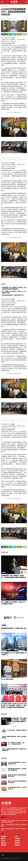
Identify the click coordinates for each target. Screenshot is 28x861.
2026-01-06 (4, 579)
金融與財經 (17, 845)
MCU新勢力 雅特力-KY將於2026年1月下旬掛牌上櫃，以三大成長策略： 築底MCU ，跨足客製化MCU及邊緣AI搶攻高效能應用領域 (14, 705)
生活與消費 (17, 838)
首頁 (2, 6)
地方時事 (3, 840)
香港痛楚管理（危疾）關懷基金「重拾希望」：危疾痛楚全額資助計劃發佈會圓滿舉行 (19, 720)
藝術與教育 (17, 843)
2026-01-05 (4, 630)
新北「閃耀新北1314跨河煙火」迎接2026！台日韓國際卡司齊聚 (16, 743)
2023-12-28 (11, 790)
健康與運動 (3, 836)
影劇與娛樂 (3, 843)
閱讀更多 (15, 726)
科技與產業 (17, 840)
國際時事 (5, 6)
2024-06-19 (3, 18)
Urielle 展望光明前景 (7, 679)
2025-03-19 (11, 778)
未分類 (16, 836)
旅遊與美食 (3, 845)
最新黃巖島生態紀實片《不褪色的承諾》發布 (13, 295)
